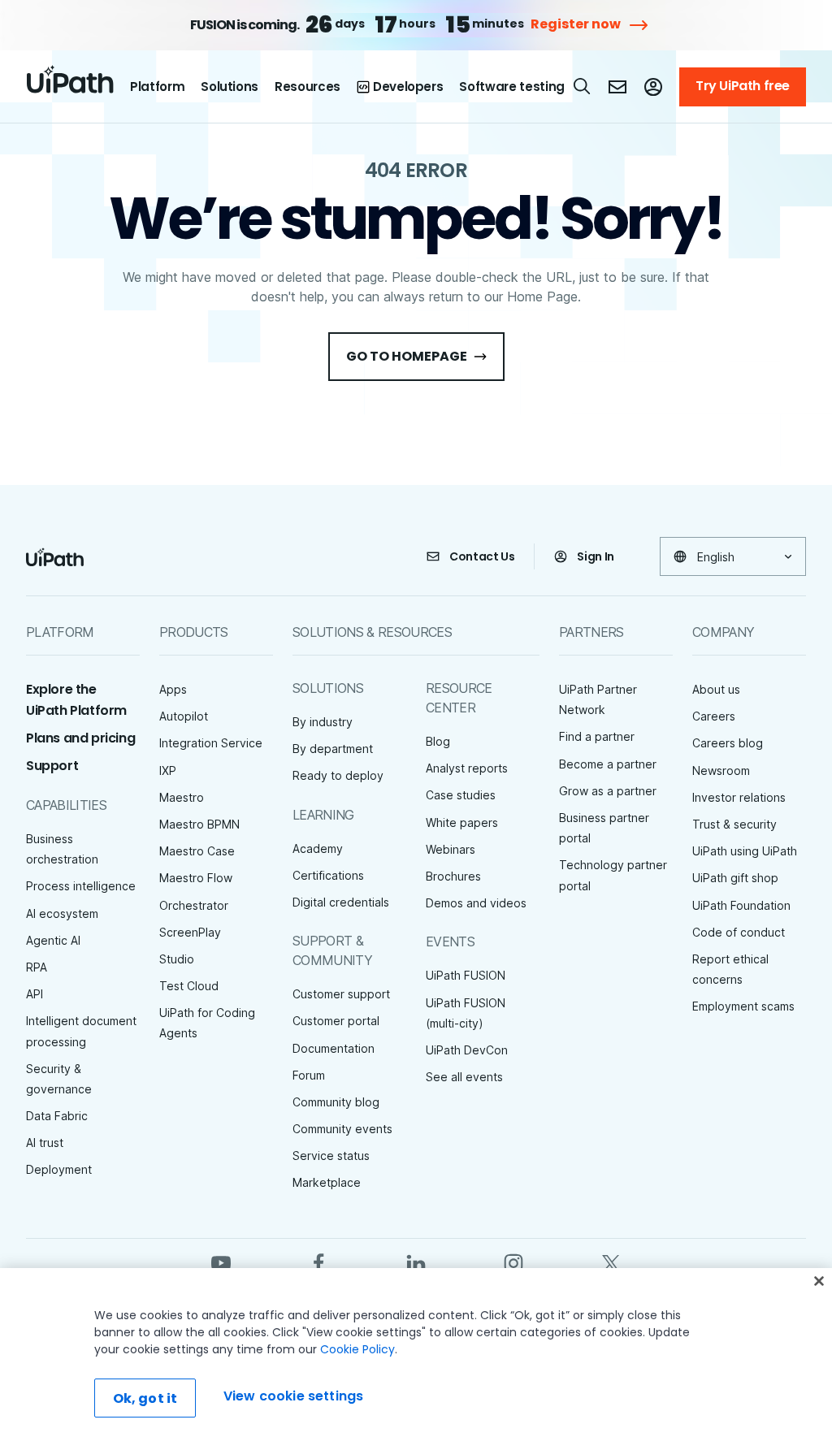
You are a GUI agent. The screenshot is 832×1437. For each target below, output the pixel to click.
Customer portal (335, 1021)
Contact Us (482, 556)
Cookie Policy (357, 1349)
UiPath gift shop (735, 878)
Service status (331, 1155)
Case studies (461, 795)
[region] (416, 1352)
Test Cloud (189, 986)
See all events (464, 1077)
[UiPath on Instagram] (513, 1261)
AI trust (44, 1142)
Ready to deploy (338, 775)
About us (716, 689)
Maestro (181, 797)
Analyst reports (467, 768)
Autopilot (183, 716)
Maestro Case (197, 851)
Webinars (450, 849)
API (34, 994)
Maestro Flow (195, 878)
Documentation (333, 1048)
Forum (308, 1075)
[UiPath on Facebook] (318, 1261)
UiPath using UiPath (744, 851)
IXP (167, 770)
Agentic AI (53, 940)
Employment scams (743, 1006)
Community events (342, 1129)
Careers (713, 716)
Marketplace (326, 1182)
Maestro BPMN (199, 824)
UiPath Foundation (741, 905)
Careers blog (727, 743)
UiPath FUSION (465, 975)
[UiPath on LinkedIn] (416, 1261)
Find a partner (597, 736)
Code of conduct (738, 932)
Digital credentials (340, 902)
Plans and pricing (80, 738)
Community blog (335, 1102)
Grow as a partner (607, 791)
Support (52, 765)
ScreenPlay (190, 932)
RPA (36, 967)
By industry (322, 722)
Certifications (328, 875)
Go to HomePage (406, 356)
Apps (173, 689)
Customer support (341, 994)
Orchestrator (193, 905)
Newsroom (721, 770)
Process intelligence (81, 886)
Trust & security (734, 824)
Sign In (595, 556)
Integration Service (210, 743)
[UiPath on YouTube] (221, 1261)
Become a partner (607, 764)
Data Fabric (57, 1116)
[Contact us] (617, 87)
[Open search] (583, 86)
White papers (462, 822)
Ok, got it (145, 1398)
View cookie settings (293, 1396)
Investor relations (739, 797)
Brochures (453, 876)
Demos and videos (476, 903)
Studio (176, 959)
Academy (317, 848)
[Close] (819, 1281)
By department (332, 748)
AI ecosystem (62, 913)
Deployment (59, 1169)
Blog (438, 741)
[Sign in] (653, 87)
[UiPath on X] (611, 1261)
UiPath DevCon (467, 1050)
